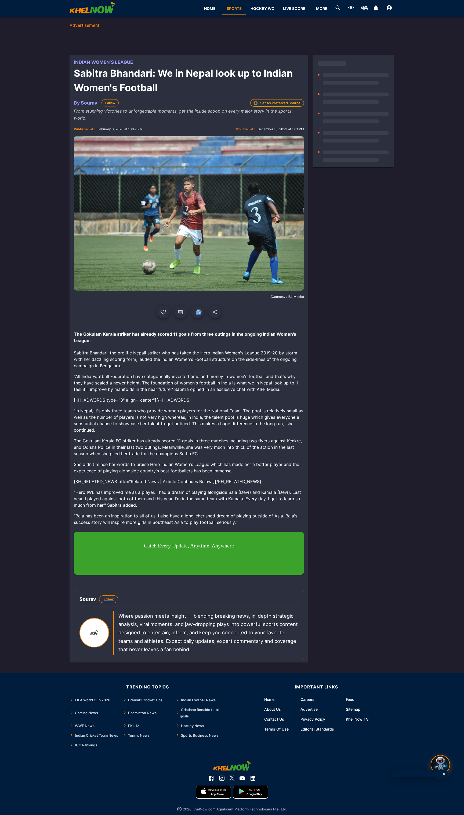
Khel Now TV (357, 719)
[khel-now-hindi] (364, 8)
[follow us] (197, 312)
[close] (443, 773)
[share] (214, 312)
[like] (163, 312)
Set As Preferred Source (280, 103)
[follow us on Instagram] (222, 778)
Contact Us (274, 719)
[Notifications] (376, 8)
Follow (110, 103)
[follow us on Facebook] (211, 778)
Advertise (309, 709)
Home (269, 699)
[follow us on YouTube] (242, 778)
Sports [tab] (234, 8)
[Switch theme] (351, 8)
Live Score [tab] (294, 8)
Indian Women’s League (103, 62)
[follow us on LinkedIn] (253, 778)
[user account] (389, 8)
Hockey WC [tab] (262, 8)
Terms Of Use (276, 729)
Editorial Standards (317, 729)
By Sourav (85, 103)
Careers (307, 699)
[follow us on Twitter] (232, 778)
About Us (272, 709)
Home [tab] (210, 8)
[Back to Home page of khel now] (92, 8)
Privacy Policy (312, 719)
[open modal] (440, 764)
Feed (350, 699)
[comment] (180, 312)
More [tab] (321, 8)
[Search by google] (338, 8)
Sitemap (353, 709)
